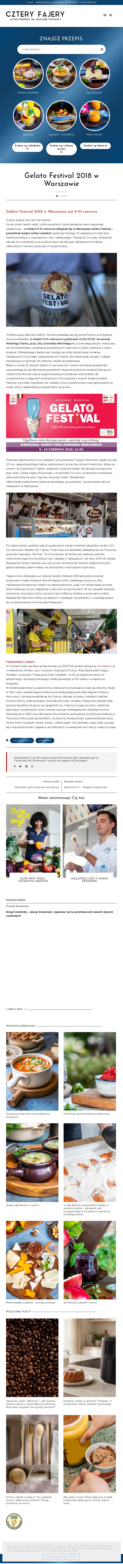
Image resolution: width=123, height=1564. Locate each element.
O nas (29, 3)
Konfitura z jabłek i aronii (80, 1302)
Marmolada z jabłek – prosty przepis (30, 1302)
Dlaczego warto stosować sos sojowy (37, 787)
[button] (92, 14)
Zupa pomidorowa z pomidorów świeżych (28, 1115)
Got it (72, 1557)
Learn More (53, 1557)
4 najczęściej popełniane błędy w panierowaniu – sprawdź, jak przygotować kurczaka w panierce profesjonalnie (87, 1210)
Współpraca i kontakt (49, 3)
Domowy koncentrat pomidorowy (87, 1113)
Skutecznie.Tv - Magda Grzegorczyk (85, 787)
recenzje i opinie (22, 740)
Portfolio (72, 3)
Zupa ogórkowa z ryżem (22, 1205)
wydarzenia (45, 740)
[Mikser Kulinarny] (14, 1528)
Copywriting (89, 3)
